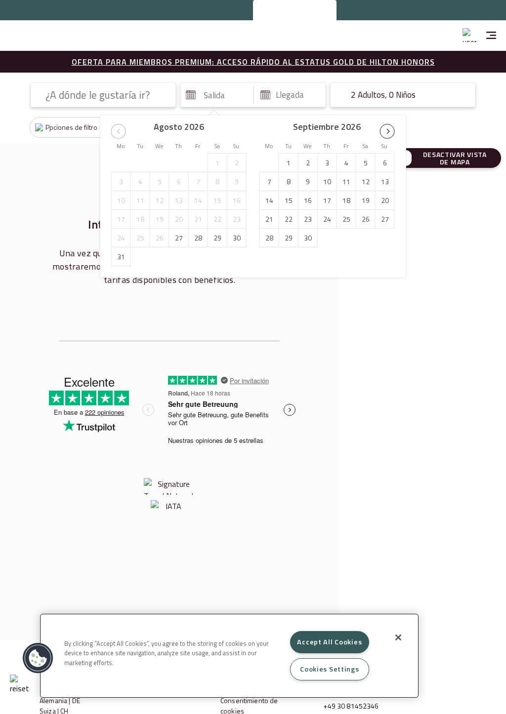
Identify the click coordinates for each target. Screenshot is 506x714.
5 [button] (160, 181)
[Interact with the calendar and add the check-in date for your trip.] (191, 95)
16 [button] (237, 200)
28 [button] (198, 238)
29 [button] (217, 238)
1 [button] (217, 163)
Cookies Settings (329, 669)
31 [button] (121, 256)
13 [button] (179, 200)
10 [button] (121, 200)
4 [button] (140, 181)
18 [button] (140, 219)
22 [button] (217, 219)
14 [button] (198, 200)
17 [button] (121, 219)
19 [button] (160, 219)
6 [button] (179, 181)
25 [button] (140, 238)
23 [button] (237, 219)
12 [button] (160, 200)
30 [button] (237, 238)
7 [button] (198, 181)
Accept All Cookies (329, 641)
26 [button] (160, 238)
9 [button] (237, 181)
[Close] (398, 637)
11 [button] (140, 200)
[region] (229, 655)
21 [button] (198, 219)
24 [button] (121, 238)
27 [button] (179, 238)
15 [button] (217, 200)
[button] (118, 131)
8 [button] (217, 181)
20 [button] (179, 219)
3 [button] (121, 181)
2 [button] (237, 163)
